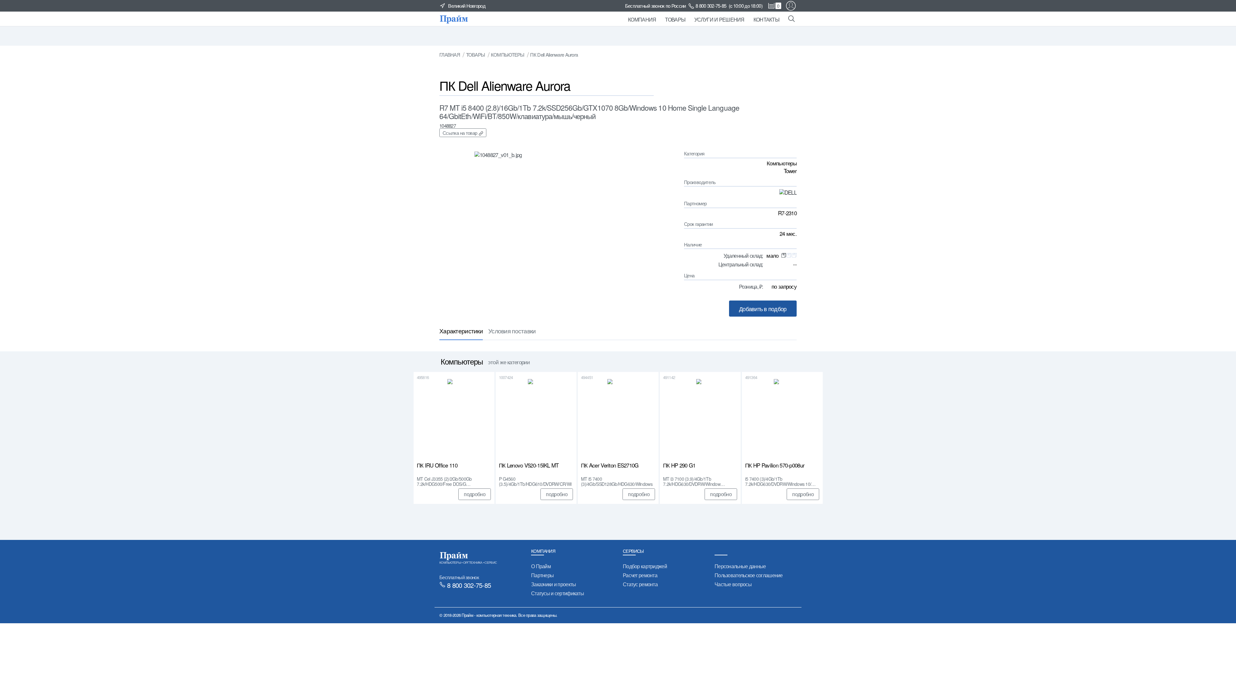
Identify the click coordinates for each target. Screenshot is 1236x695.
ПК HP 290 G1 (679, 465)
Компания (642, 19)
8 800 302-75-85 (711, 5)
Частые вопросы (733, 584)
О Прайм (541, 566)
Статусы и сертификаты (557, 593)
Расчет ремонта (640, 575)
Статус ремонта (640, 584)
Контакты (766, 19)
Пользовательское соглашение (749, 575)
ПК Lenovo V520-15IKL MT (529, 465)
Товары (675, 19)
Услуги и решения (719, 19)
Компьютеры (507, 54)
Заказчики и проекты (553, 584)
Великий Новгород (466, 5)
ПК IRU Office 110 (437, 465)
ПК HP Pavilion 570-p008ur (774, 465)
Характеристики (461, 330)
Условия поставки (512, 330)
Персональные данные (740, 566)
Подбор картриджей (645, 566)
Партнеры (542, 575)
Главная (449, 54)
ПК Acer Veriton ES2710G (610, 465)
